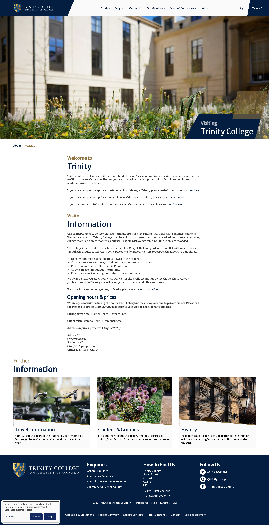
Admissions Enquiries (100, 476)
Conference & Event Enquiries (104, 486)
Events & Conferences (183, 8)
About (206, 8)
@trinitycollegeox (218, 479)
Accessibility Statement (79, 514)
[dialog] (31, 511)
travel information (146, 289)
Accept (49, 516)
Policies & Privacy (108, 514)
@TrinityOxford (217, 471)
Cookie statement (195, 514)
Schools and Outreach (179, 197)
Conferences (175, 204)
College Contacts (133, 514)
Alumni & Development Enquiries (107, 481)
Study (104, 8)
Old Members (155, 8)
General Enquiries (97, 470)
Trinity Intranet (157, 514)
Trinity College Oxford (220, 486)
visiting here (191, 190)
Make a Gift (258, 8)
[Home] (33, 8)
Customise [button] (10, 516)
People (118, 8)
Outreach (135, 8)
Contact (175, 514)
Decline (36, 516)
